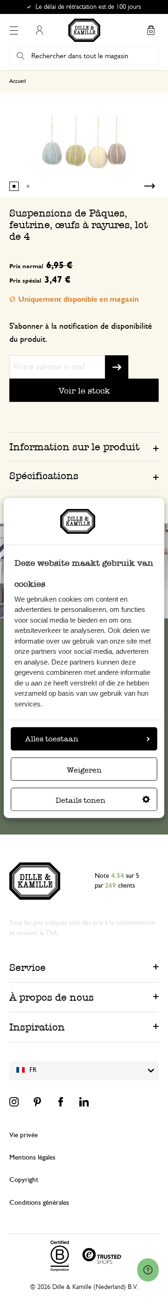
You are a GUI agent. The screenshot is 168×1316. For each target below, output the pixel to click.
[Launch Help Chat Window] (148, 1270)
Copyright (23, 1179)
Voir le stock (84, 390)
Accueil (17, 81)
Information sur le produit (74, 447)
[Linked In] (84, 1101)
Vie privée (23, 1135)
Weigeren (84, 769)
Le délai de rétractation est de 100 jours (88, 7)
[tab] (84, 446)
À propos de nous (51, 997)
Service (27, 967)
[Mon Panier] (151, 30)
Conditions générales (39, 1202)
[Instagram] (14, 1101)
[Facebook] (60, 1101)
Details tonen (80, 799)
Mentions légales (32, 1157)
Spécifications (43, 476)
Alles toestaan (51, 738)
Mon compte (39, 30)
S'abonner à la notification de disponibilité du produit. (80, 333)
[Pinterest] (37, 1101)
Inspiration (37, 1027)
